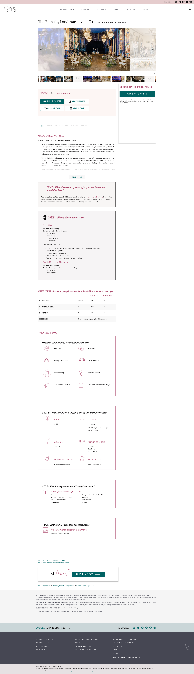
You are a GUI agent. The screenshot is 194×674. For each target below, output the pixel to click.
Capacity (74, 126)
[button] (40, 49)
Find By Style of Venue (143, 597)
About (49, 126)
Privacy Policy (67, 671)
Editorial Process (83, 646)
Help (115, 650)
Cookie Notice (77, 671)
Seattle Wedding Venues (85, 586)
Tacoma (75, 597)
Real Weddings (42, 646)
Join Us (145, 9)
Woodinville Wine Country (126, 597)
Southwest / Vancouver (43, 597)
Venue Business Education (124, 639)
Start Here (167, 2)
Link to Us (117, 646)
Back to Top (187, 642)
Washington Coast (111, 597)
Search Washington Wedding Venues (72, 595)
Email (42, 126)
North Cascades (102, 595)
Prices (65, 126)
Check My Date (85, 574)
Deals (57, 126)
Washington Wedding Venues (64, 586)
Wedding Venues (67, 9)
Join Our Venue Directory (124, 643)
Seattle (149, 595)
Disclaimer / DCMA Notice (85, 650)
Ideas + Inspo (101, 9)
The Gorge (83, 597)
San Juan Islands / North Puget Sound (134, 595)
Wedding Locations (44, 639)
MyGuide (78, 643)
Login (115, 653)
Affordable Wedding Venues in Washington (71, 599)
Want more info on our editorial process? (53, 563)
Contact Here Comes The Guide (126, 657)
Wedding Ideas (42, 643)
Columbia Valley (90, 595)
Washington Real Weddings (69, 608)
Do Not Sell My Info (89, 671)
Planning (85, 9)
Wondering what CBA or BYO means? (51, 560)
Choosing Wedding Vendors (87, 639)
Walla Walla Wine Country (95, 597)
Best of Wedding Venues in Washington (76, 602)
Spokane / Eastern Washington (62, 597)
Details (84, 126)
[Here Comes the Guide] (8, 7)
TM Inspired (70, 69)
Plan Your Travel (44, 650)
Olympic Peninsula (114, 595)
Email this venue (137, 94)
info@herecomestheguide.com (92, 611)
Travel (117, 9)
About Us (131, 9)
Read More (77, 177)
